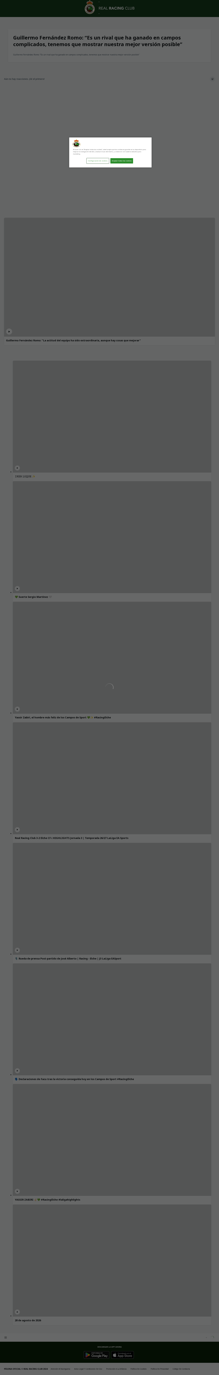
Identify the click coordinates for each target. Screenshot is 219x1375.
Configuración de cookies (98, 161)
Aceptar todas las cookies (122, 161)
